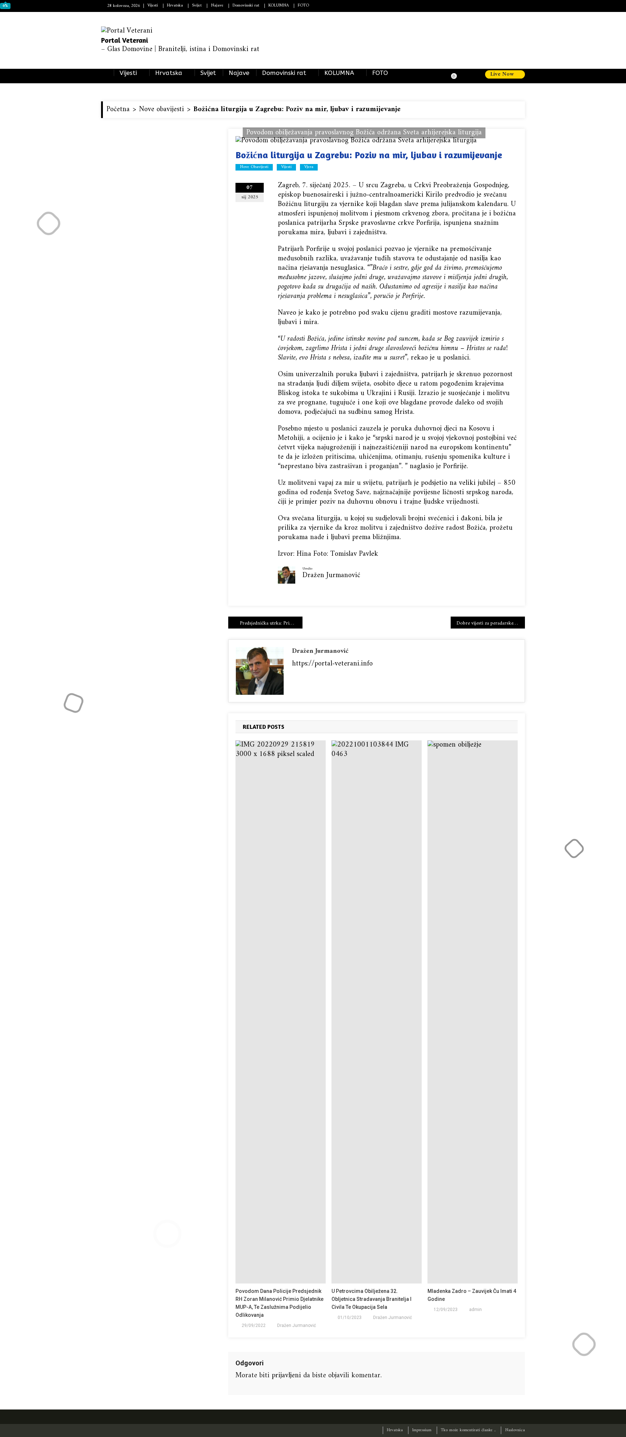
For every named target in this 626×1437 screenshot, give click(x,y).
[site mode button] (457, 76)
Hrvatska (175, 5)
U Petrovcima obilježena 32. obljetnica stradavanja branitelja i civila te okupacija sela (371, 1299)
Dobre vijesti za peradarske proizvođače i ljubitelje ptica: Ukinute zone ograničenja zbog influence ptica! (490, 623)
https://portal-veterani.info (332, 663)
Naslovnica (515, 1430)
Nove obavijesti (254, 167)
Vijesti (152, 5)
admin (475, 1309)
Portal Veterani (124, 40)
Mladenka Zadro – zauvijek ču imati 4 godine (471, 1295)
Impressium (421, 1430)
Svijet (197, 5)
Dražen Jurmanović (320, 651)
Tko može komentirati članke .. (468, 1430)
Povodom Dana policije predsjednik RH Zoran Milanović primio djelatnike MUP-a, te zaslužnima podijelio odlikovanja (279, 1303)
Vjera (308, 167)
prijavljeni (286, 1375)
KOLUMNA (278, 5)
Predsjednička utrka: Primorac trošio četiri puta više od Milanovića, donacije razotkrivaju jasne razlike (271, 623)
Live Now (503, 74)
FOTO (303, 5)
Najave (217, 5)
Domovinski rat (246, 5)
